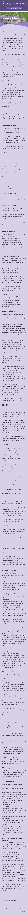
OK (8, 8)
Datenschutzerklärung (19, 906)
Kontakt (23, 911)
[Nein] (26, 5)
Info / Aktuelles (21, 909)
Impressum (6, 906)
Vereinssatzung (10, 909)
